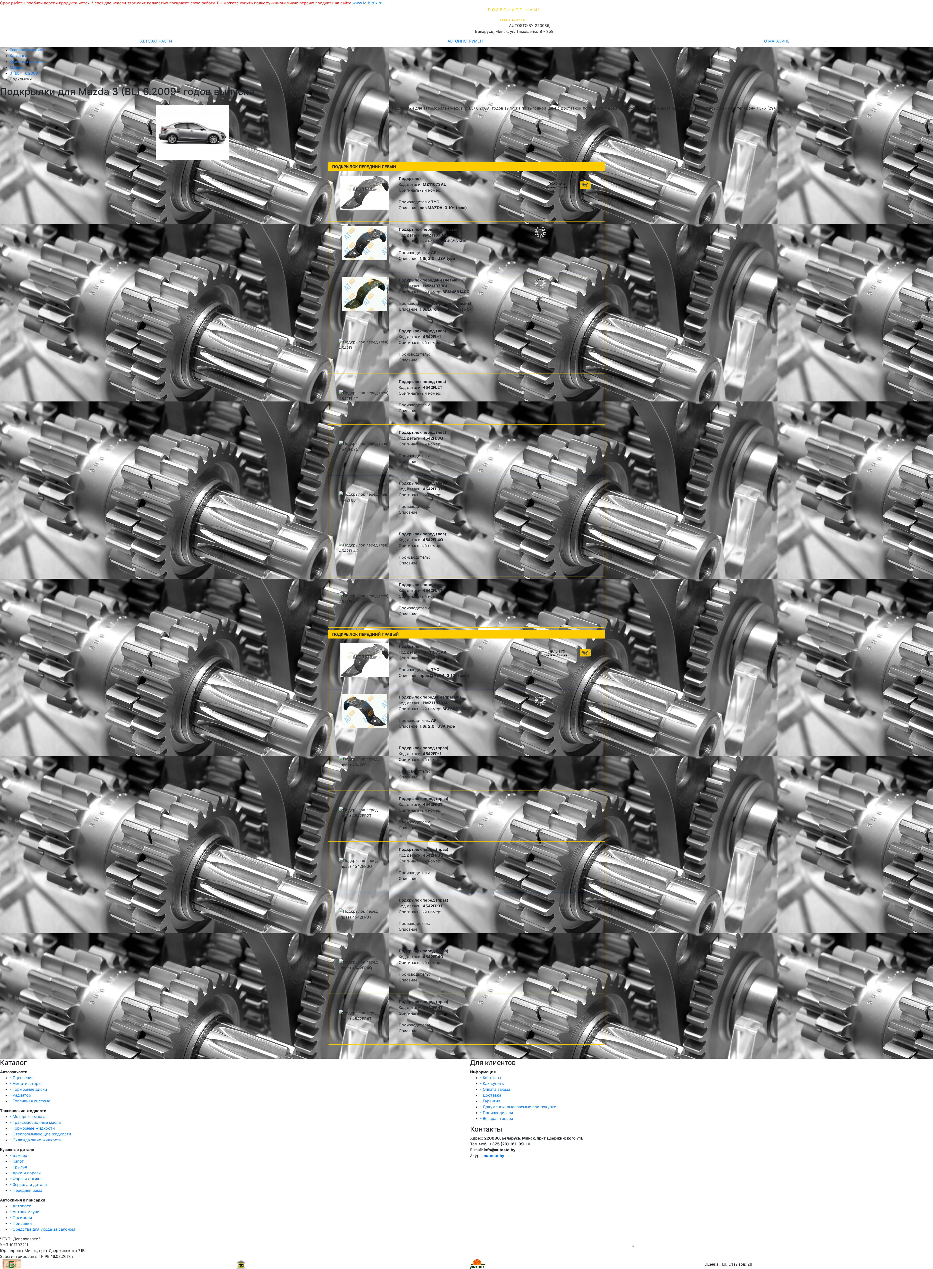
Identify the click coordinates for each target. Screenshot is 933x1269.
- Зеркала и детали (28, 1184)
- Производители (496, 1112)
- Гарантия (490, 1101)
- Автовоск (20, 1205)
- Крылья (18, 1167)
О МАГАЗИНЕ (777, 41)
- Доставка (490, 1095)
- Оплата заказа (495, 1089)
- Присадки (21, 1223)
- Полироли (21, 1217)
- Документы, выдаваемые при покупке (518, 1106)
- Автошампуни (24, 1211)
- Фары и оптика (26, 1178)
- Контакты (490, 1077)
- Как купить (492, 1083)
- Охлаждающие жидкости (36, 1139)
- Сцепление (22, 1077)
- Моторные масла (27, 1116)
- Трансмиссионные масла (35, 1122)
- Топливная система (30, 1101)
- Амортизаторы (25, 1083)
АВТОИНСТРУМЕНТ (466, 41)
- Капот (17, 1161)
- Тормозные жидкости (32, 1128)
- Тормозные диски (28, 1089)
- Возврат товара (496, 1118)
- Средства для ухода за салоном (42, 1229)
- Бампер (18, 1155)
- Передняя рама (26, 1190)
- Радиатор (20, 1095)
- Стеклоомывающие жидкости (40, 1134)
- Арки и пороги (25, 1172)
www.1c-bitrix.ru (367, 2)
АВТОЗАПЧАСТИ (156, 41)
